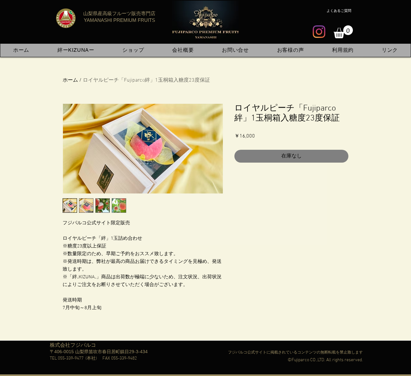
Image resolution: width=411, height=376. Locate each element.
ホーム (70, 80)
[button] (343, 31)
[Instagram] (319, 31)
